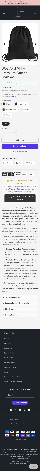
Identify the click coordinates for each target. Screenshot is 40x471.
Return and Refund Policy (13, 377)
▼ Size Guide (8, 309)
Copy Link (31, 163)
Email (20, 163)
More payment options (20, 151)
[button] (4, 12)
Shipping (12, 90)
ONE (5, 124)
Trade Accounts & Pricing (13, 382)
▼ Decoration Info (10, 315)
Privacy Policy (9, 372)
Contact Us (8, 348)
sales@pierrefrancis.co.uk (22, 464)
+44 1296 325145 (22, 461)
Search (6, 339)
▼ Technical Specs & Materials (16, 303)
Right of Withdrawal (11, 358)
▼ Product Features (11, 297)
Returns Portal (9, 353)
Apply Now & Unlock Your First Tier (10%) (20, 198)
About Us (7, 343)
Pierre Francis (23, 439)
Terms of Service (10, 367)
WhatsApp (9, 163)
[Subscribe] (31, 395)
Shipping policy (9, 363)
